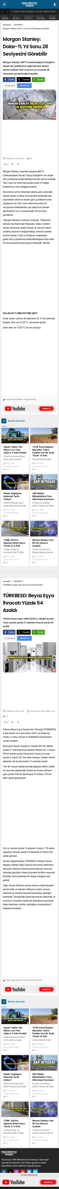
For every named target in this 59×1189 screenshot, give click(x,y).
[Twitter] (10, 1172)
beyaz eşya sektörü (14, 980)
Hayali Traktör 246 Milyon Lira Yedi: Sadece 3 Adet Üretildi (36, 11)
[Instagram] (16, 1172)
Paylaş (11, 79)
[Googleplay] (35, 1172)
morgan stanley (29, 399)
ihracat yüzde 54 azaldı (32, 980)
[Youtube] (22, 1172)
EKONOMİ (18, 25)
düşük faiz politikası (14, 399)
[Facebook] (3, 1172)
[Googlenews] (29, 1172)
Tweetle (26, 79)
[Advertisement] (29, 138)
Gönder (40, 79)
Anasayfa (7, 25)
